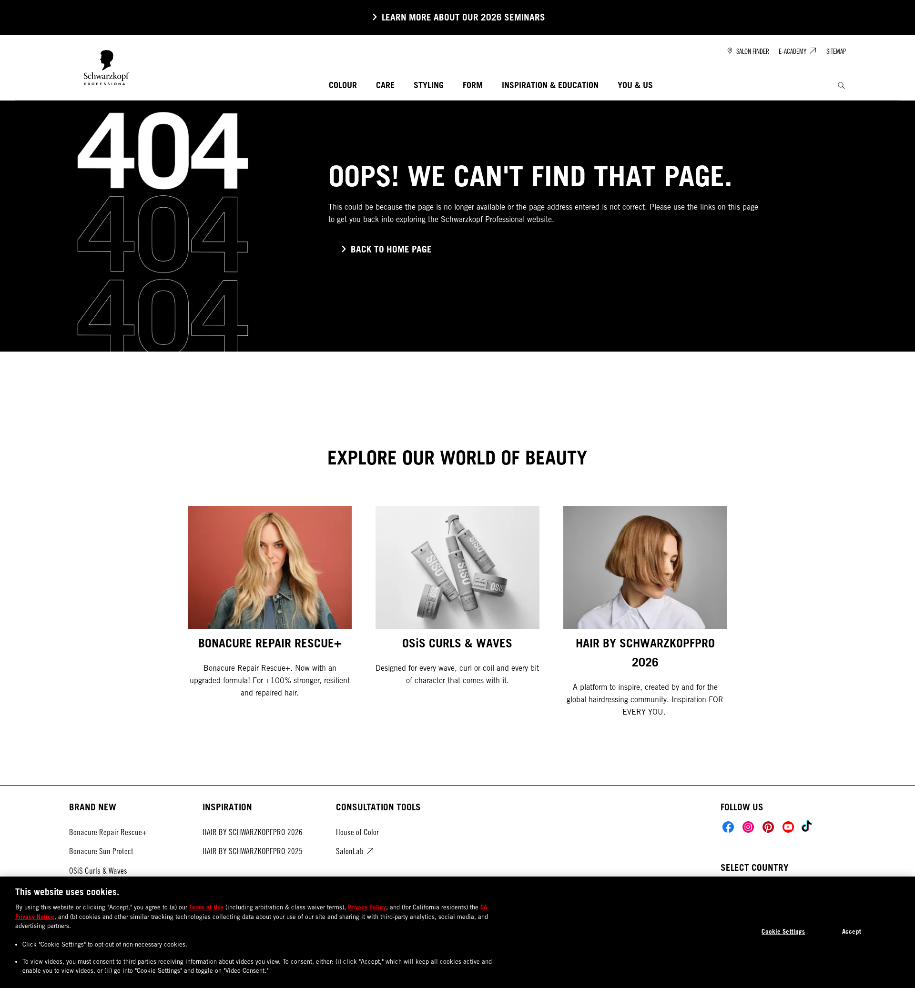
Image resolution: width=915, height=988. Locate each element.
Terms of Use (206, 907)
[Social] (728, 827)
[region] (457, 932)
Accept (851, 931)
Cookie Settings (783, 931)
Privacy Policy (367, 907)
